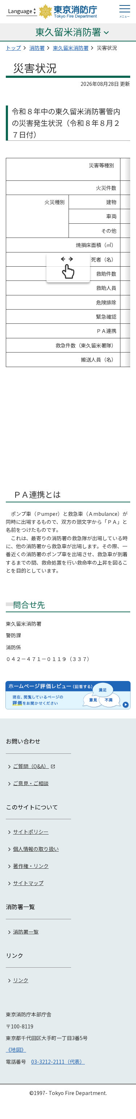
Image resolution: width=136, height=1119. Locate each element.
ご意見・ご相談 (31, 783)
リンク (20, 980)
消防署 (37, 47)
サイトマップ (28, 883)
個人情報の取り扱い (36, 848)
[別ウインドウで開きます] (68, 695)
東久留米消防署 (70, 47)
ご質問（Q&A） (31, 765)
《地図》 (16, 1049)
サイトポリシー (31, 831)
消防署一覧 (25, 931)
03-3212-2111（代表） (58, 1061)
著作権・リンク (31, 865)
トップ (13, 47)
